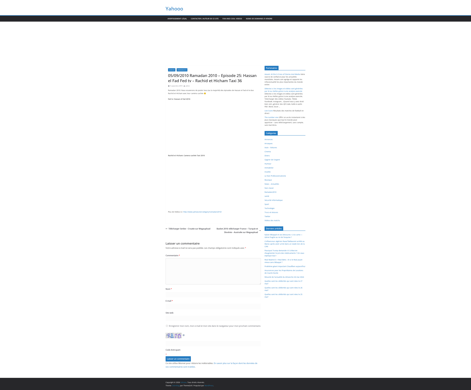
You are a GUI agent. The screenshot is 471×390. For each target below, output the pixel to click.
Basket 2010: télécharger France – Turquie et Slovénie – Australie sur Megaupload (237, 230)
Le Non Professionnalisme (275, 176)
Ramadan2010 (182, 70)
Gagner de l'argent (272, 159)
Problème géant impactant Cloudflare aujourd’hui (285, 266)
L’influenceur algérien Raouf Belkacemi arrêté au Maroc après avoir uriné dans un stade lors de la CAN (285, 244)
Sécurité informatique (274, 200)
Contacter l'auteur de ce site (205, 18)
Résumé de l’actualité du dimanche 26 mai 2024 (284, 277)
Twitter (267, 216)
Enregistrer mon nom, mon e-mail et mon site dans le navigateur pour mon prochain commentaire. (215, 326)
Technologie (270, 208)
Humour (171, 70)
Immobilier (269, 168)
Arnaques (269, 143)
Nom (169, 289)
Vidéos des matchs (272, 220)
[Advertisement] (235, 40)
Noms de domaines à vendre (259, 18)
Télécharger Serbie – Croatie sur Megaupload (189, 228)
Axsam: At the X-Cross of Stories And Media (282, 74)
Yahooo (174, 8)
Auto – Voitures (271, 147)
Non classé (269, 188)
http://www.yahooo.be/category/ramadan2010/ (202, 212)
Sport (267, 204)
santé (267, 196)
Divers (267, 155)
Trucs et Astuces (271, 212)
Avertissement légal (177, 18)
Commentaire (173, 255)
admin (187, 86)
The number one (271, 117)
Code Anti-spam (173, 350)
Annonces (269, 139)
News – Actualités (272, 184)
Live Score (269, 110)
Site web (169, 312)
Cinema (268, 151)
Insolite (268, 172)
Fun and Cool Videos (232, 18)
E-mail (169, 301)
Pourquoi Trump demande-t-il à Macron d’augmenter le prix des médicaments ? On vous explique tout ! (284, 253)
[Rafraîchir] (183, 334)
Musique (268, 180)
